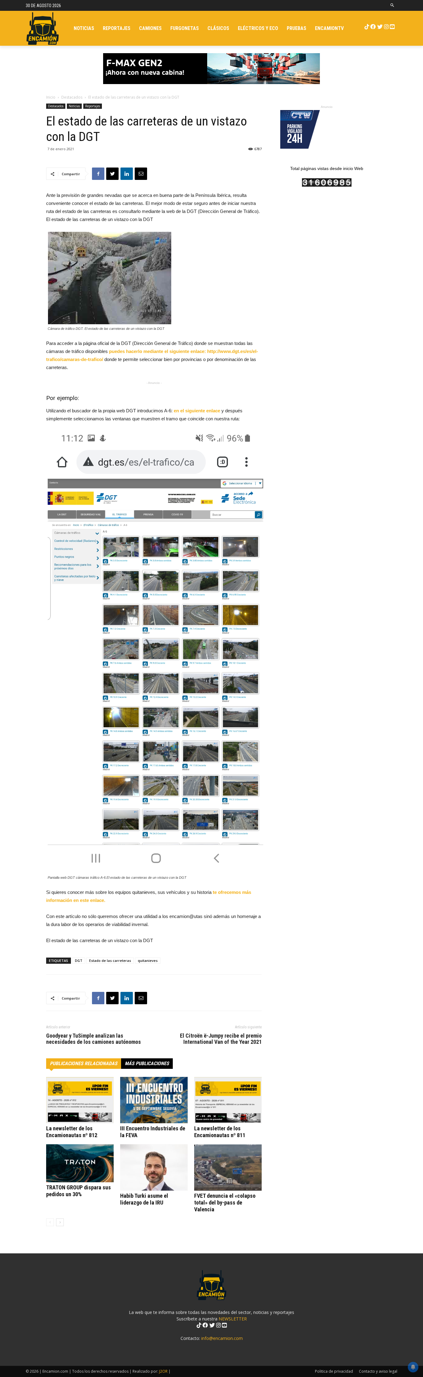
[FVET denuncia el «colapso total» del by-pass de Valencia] (228, 1167)
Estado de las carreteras (110, 960)
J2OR (163, 1371)
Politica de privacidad (334, 1371)
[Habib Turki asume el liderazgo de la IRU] (154, 1167)
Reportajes (92, 106)
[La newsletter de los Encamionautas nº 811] (228, 1100)
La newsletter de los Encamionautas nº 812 (71, 1131)
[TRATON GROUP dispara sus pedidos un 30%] (80, 1163)
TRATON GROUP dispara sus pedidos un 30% (78, 1190)
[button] (392, 5)
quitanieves (148, 960)
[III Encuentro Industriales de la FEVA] (154, 1100)
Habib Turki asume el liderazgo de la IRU (144, 1199)
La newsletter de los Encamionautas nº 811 (219, 1131)
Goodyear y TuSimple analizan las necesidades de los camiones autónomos (93, 1039)
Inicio (50, 97)
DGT (78, 960)
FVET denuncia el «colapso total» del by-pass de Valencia (224, 1202)
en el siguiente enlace (197, 410)
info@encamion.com (222, 1338)
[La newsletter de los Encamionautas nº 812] (80, 1100)
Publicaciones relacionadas (83, 1063)
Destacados (71, 97)
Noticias (74, 106)
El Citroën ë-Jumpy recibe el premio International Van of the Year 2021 (221, 1039)
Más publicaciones (147, 1063)
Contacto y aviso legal (378, 1371)
